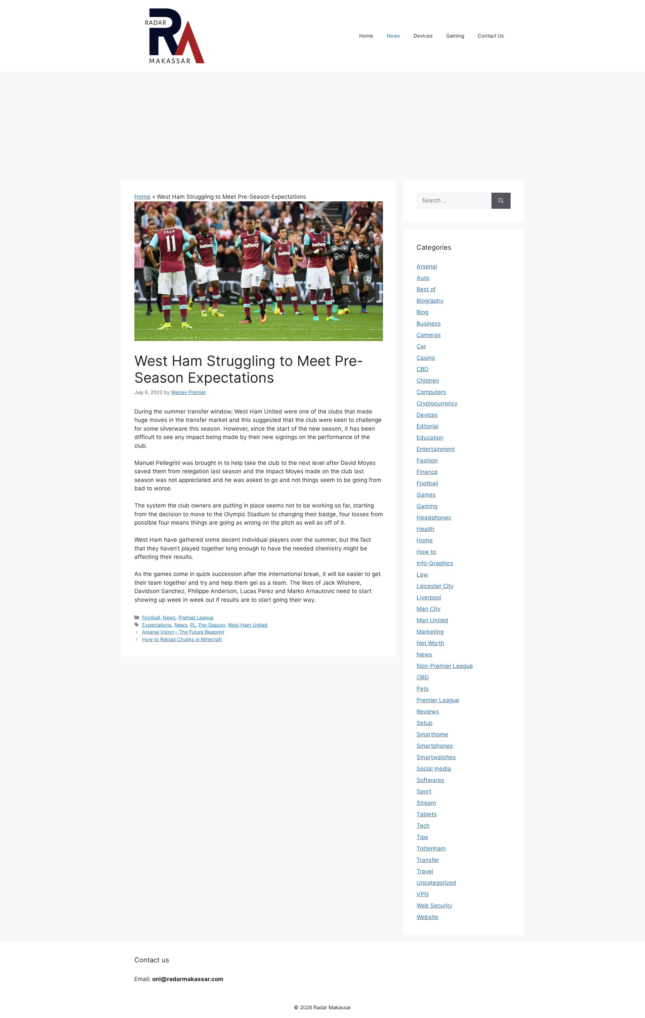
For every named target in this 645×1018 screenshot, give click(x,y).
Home (366, 36)
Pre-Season (212, 625)
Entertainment (436, 449)
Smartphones (435, 745)
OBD (423, 677)
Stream (426, 802)
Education (430, 437)
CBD (422, 369)
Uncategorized (436, 882)
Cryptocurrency (437, 403)
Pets (423, 688)
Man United (432, 620)
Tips (422, 837)
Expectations (157, 625)
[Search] (501, 201)
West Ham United (247, 625)
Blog (422, 312)
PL (193, 625)
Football (151, 617)
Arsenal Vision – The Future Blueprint (183, 632)
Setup (424, 723)
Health (425, 529)
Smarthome (432, 734)
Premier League (195, 617)
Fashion (427, 460)
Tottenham (431, 848)
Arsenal (427, 266)
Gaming (455, 36)
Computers (431, 392)
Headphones (434, 517)
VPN (423, 894)
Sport (424, 791)
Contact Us (491, 36)
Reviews (428, 711)
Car (421, 346)
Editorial (427, 426)
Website (427, 917)
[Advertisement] (322, 122)
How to (426, 551)
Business (429, 323)
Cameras (429, 335)
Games (426, 494)
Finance (427, 472)
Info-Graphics (435, 563)
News (393, 36)
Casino (426, 357)
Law (422, 574)
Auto (423, 278)
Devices (423, 36)
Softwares (430, 780)
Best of (426, 289)
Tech (423, 825)
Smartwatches (436, 757)
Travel (425, 871)
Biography (430, 300)
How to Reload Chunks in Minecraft (182, 639)
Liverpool (429, 597)
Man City (428, 608)
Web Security (434, 905)
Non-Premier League (445, 666)
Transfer (428, 860)
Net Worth (430, 643)
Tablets (427, 814)
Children (428, 380)
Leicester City (435, 586)
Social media (434, 768)
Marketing (430, 631)
